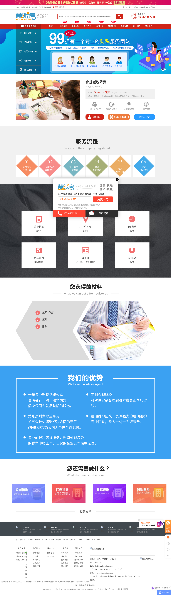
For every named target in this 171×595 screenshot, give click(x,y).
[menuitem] (28, 33)
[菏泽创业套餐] (149, 493)
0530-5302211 (146, 17)
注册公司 (63, 26)
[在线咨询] (95, 119)
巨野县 (80, 540)
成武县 (73, 540)
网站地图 (152, 7)
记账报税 (75, 26)
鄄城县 (58, 540)
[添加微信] (168, 543)
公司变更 (87, 26)
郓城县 (87, 540)
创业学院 (136, 26)
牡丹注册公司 (21, 556)
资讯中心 (148, 26)
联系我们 (64, 556)
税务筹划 (50, 553)
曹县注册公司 (21, 560)
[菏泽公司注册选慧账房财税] (32, 19)
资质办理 (36, 566)
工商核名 (78, 553)
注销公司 (36, 560)
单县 (99, 540)
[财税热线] (119, 119)
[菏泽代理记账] (69, 493)
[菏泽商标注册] (109, 493)
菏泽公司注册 (21, 553)
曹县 (93, 540)
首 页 (51, 26)
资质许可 (124, 26)
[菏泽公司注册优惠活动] (85, 5)
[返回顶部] (168, 555)
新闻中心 (64, 563)
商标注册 (112, 26)
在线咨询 (103, 213)
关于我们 (129, 7)
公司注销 (100, 26)
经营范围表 (78, 563)
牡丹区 (30, 540)
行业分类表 (78, 560)
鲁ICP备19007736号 (112, 589)
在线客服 (140, 7)
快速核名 (78, 556)
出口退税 (50, 556)
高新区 (44, 540)
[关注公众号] (168, 549)
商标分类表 (78, 566)
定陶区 (51, 540)
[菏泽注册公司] (28, 493)
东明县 (66, 540)
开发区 (37, 540)
